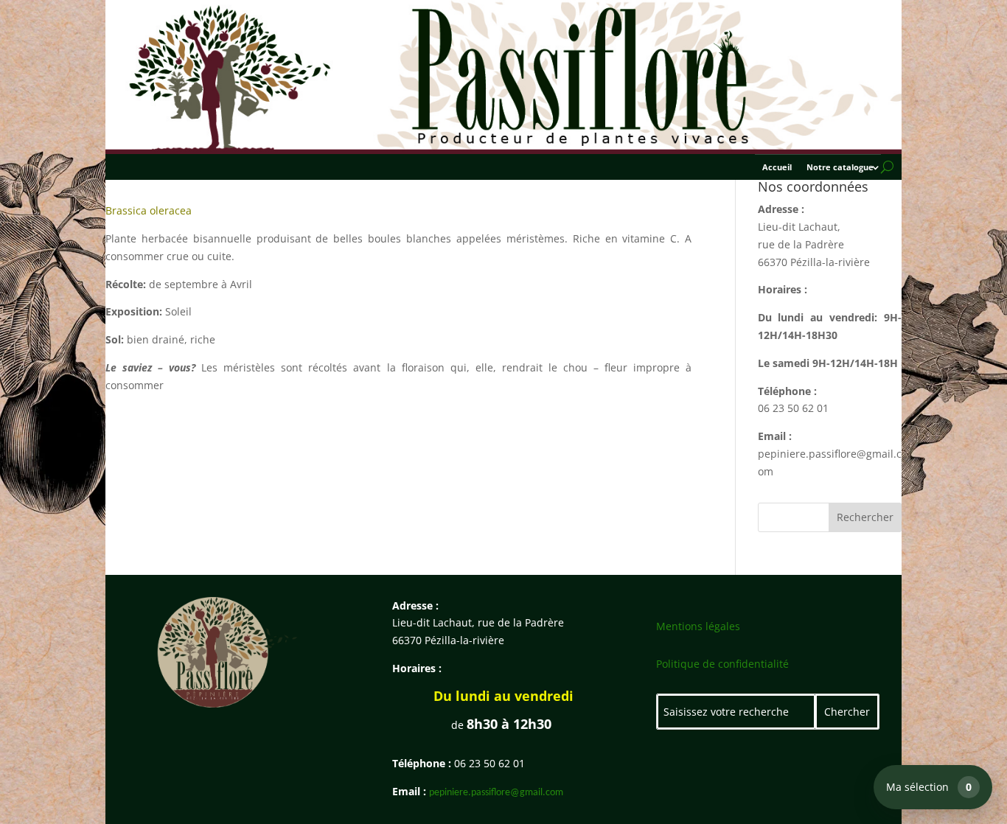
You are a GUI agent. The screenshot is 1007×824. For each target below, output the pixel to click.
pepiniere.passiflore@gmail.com (496, 792)
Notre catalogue (840, 167)
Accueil (777, 167)
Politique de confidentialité (722, 664)
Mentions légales (698, 626)
